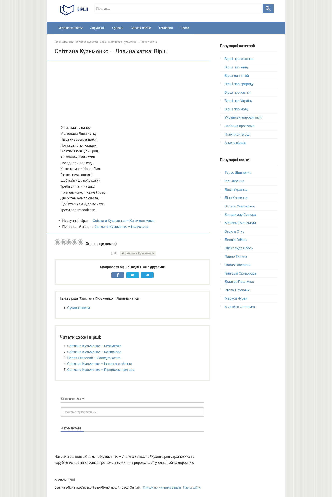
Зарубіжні (97, 28)
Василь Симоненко (240, 206)
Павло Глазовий (237, 265)
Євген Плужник (237, 290)
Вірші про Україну (238, 101)
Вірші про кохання (239, 59)
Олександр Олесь (239, 248)
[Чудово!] (80, 242)
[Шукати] (268, 8)
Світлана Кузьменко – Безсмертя (94, 346)
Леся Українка (236, 189)
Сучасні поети (78, 308)
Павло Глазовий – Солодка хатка (94, 358)
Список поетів (141, 28)
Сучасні (117, 28)
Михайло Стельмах (240, 307)
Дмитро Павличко (239, 282)
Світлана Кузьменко (139, 253)
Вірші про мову (236, 109)
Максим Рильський (240, 223)
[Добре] (75, 242)
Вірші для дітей (237, 75)
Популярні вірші (237, 134)
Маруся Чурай (236, 298)
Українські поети (70, 28)
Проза (184, 28)
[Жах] (57, 242)
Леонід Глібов (236, 240)
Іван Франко (234, 181)
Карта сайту (191, 487)
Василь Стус (234, 231)
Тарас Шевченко (238, 173)
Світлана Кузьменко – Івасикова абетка (99, 364)
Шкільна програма (240, 126)
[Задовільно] (69, 242)
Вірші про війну (237, 67)
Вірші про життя (237, 92)
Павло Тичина (236, 256)
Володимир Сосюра (240, 214)
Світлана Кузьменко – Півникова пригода (100, 370)
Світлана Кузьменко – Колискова (121, 227)
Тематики (166, 28)
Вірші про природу (239, 84)
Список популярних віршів (162, 487)
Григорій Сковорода (240, 273)
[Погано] (63, 242)
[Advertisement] (132, 93)
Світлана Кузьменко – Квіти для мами (123, 221)
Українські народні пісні (243, 117)
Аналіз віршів (235, 143)
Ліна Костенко (236, 198)
